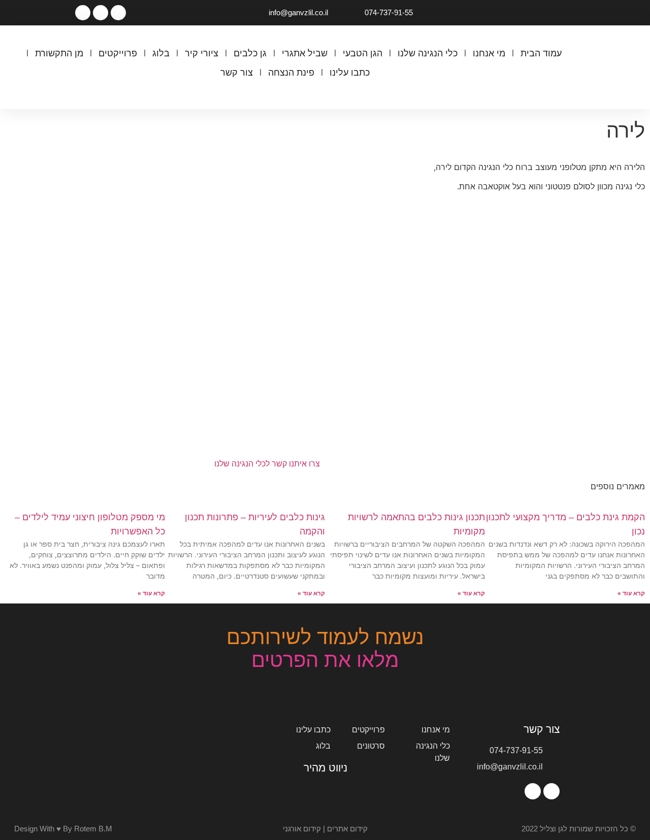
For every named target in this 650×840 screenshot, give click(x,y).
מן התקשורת (59, 53)
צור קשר (236, 73)
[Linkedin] (82, 12)
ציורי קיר (201, 53)
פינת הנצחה (291, 73)
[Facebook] (118, 12)
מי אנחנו (489, 53)
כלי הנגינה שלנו (428, 53)
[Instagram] (100, 12)
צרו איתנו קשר (295, 463)
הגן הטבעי (362, 53)
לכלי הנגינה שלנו (242, 463)
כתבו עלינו (350, 73)
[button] (295, 93)
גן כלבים (250, 53)
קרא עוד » (631, 593)
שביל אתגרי (305, 53)
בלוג (161, 53)
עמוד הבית (541, 53)
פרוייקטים (118, 53)
